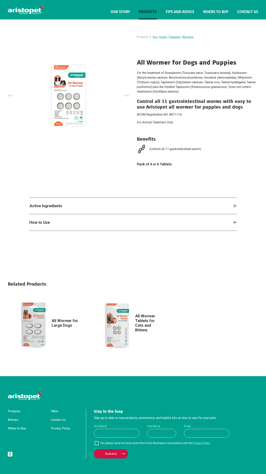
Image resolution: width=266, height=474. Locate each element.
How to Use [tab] (39, 222)
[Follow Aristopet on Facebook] (10, 455)
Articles (13, 420)
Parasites (175, 37)
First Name (100, 426)
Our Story (120, 11)
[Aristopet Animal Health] (26, 9)
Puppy (163, 37)
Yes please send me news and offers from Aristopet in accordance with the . (155, 443)
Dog (155, 37)
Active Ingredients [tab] (45, 206)
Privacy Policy (60, 428)
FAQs (54, 411)
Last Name (153, 426)
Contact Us (247, 11)
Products (148, 11)
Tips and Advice (180, 11)
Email (187, 426)
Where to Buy (215, 11)
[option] (68, 96)
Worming (187, 37)
